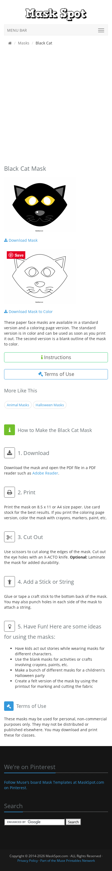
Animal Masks (18, 404)
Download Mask (23, 240)
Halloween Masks (50, 404)
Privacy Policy (27, 860)
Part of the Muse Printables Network (67, 860)
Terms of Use (58, 374)
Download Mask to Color (30, 311)
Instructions (57, 357)
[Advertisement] (56, 106)
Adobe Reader (45, 473)
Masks (23, 43)
